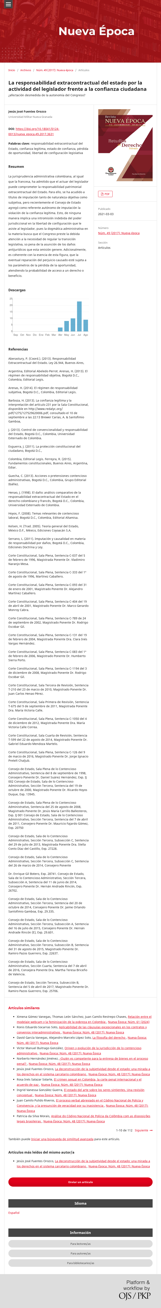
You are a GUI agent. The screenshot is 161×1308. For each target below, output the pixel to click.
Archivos (25, 70)
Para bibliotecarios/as (80, 1263)
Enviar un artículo (80, 1182)
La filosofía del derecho (109, 1038)
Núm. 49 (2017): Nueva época (54, 70)
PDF (107, 194)
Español (13, 1213)
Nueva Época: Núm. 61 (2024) (128, 1022)
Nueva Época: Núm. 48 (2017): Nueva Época (93, 1032)
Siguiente (141, 1130)
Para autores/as (81, 1253)
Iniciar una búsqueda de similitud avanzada (62, 1139)
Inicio (11, 70)
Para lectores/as (80, 1244)
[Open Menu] (8, 4)
